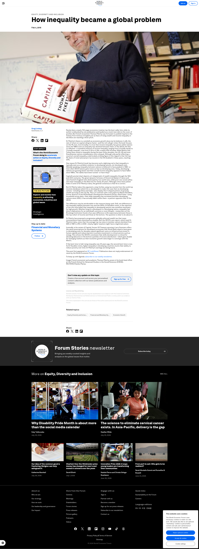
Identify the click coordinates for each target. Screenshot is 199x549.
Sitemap (99, 540)
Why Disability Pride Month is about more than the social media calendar (64, 425)
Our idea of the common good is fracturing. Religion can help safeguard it (46, 466)
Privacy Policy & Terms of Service (99, 536)
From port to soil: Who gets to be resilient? (150, 465)
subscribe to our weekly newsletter (98, 257)
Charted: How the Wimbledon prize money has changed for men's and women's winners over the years (82, 466)
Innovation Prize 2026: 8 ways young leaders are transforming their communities (115, 466)
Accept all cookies (180, 538)
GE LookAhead (93, 251)
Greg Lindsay (37, 129)
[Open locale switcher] (2, 543)
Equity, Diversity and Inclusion (48, 14)
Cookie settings (181, 544)
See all (163, 374)
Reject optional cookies (180, 532)
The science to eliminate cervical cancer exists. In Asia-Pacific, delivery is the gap (133, 425)
